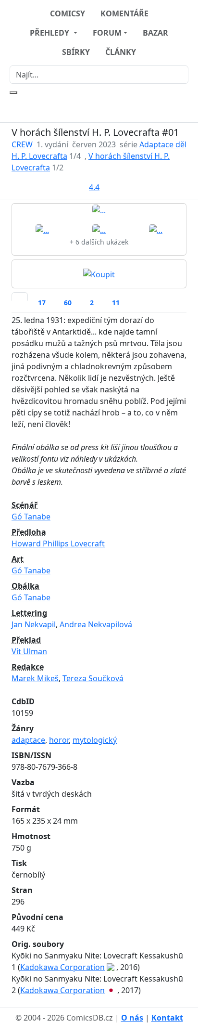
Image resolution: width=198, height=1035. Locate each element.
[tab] (20, 296)
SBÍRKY (76, 52)
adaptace (28, 740)
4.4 (94, 187)
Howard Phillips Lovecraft (58, 543)
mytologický (95, 740)
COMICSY (67, 13)
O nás (132, 1017)
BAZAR (155, 32)
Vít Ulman (29, 651)
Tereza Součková (93, 678)
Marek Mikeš (35, 678)
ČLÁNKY (120, 52)
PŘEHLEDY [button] (50, 32)
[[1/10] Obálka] (99, 210)
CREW (22, 144)
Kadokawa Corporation (62, 967)
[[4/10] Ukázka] (155, 229)
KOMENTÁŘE (124, 13)
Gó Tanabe (31, 516)
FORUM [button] (107, 32)
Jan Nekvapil (34, 624)
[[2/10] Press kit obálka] (42, 229)
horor (59, 740)
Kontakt (167, 1017)
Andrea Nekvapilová (96, 624)
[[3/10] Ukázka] (99, 229)
